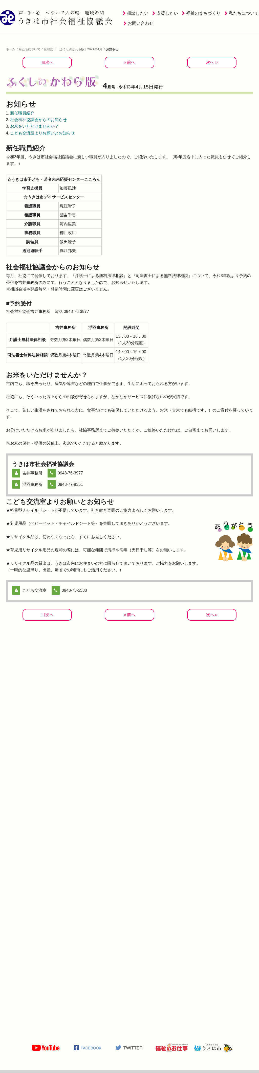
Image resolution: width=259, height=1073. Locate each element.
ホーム (10, 49)
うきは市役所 (213, 1048)
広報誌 (48, 49)
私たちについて (244, 13)
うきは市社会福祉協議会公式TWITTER (129, 1048)
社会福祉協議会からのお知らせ (38, 120)
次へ (210, 62)
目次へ (47, 62)
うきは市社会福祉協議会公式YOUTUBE (45, 1048)
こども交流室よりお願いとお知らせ (42, 133)
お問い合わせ (141, 23)
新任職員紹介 (22, 113)
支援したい (167, 13)
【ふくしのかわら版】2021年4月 (79, 49)
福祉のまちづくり (203, 13)
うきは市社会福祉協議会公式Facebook (87, 1048)
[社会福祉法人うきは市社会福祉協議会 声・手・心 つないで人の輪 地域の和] (57, 17)
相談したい (137, 13)
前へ (131, 62)
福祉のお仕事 (171, 1048)
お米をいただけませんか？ (34, 126)
